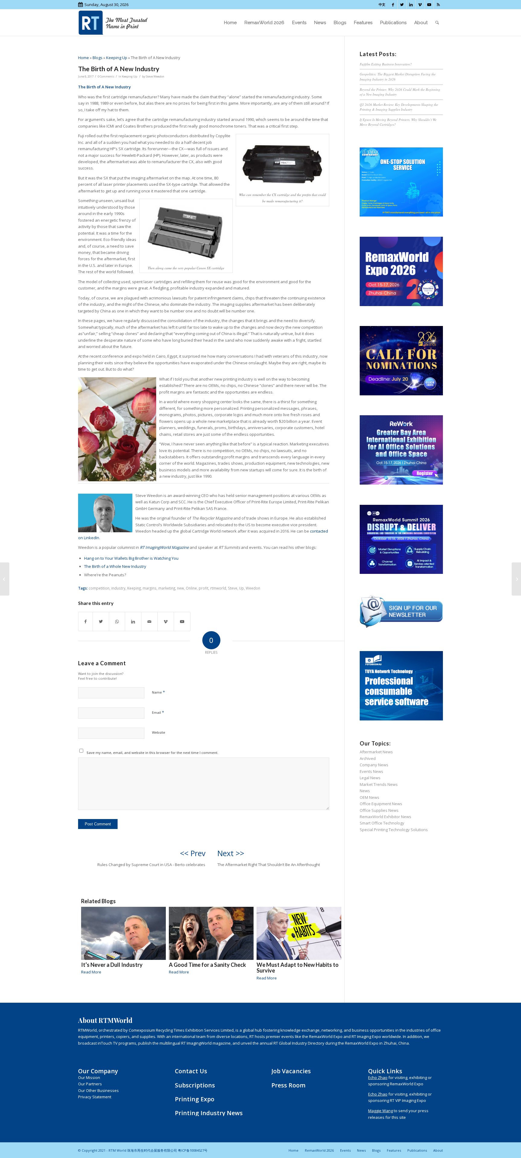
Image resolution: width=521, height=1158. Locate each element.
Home (83, 57)
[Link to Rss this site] (438, 4)
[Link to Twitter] (402, 4)
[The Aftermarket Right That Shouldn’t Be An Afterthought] (516, 579)
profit (203, 588)
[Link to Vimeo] (420, 4)
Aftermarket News (376, 752)
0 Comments (106, 76)
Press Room (288, 1085)
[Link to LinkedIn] (411, 4)
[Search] (437, 22)
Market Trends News (379, 784)
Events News (371, 771)
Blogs (98, 57)
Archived (368, 758)
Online (191, 588)
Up (241, 588)
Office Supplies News (379, 810)
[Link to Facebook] (393, 4)
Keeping (134, 588)
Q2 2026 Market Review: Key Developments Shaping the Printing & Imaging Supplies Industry (399, 107)
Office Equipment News (381, 803)
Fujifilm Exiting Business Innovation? (386, 64)
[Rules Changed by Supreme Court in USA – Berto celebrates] (4, 579)
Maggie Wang (380, 1110)
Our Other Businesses (98, 1090)
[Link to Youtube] (429, 4)
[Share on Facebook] (85, 621)
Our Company (98, 1071)
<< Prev (192, 853)
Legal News (370, 777)
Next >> (230, 853)
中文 (382, 4)
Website (158, 732)
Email (158, 712)
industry (118, 588)
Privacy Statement (94, 1096)
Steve (232, 588)
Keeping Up (116, 57)
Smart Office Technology (382, 823)
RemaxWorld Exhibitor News (385, 816)
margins (149, 588)
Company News (374, 764)
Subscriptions (195, 1085)
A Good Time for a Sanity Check (207, 964)
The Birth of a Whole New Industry (115, 566)
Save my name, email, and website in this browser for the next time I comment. (152, 752)
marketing (166, 588)
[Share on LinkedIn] (133, 621)
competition (99, 588)
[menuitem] (230, 22)
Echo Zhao (377, 1077)
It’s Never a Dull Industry (112, 964)
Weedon (253, 588)
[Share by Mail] (149, 621)
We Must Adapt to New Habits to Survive (298, 967)
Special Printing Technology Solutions (394, 829)
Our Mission (89, 1077)
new (180, 588)
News (365, 790)
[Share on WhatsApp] (117, 621)
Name (158, 692)
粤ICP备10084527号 (192, 1150)
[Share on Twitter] (101, 621)
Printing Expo (194, 1099)
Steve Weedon (155, 76)
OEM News (369, 797)
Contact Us (191, 1071)
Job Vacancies (291, 1071)
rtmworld (218, 588)
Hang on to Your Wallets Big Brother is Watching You (131, 558)
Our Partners (90, 1084)
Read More (91, 972)
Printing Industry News (209, 1113)
